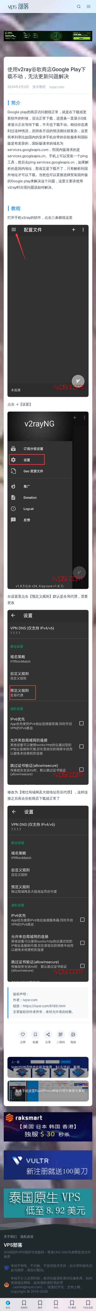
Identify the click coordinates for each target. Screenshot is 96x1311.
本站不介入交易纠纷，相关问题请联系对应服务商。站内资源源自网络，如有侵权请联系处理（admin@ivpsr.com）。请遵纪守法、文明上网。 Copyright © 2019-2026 (51, 1284)
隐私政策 (27, 1236)
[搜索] (79, 6)
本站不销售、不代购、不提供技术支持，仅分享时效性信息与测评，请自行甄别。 (51, 1268)
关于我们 (10, 1236)
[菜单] (88, 6)
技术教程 (39, 87)
